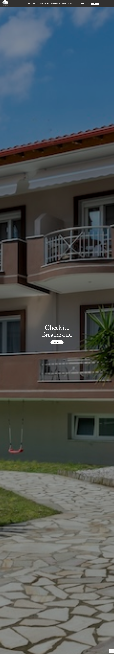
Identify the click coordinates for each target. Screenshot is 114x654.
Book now (70, 3)
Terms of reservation (44, 3)
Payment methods (55, 3)
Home (28, 3)
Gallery (64, 3)
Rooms (33, 3)
